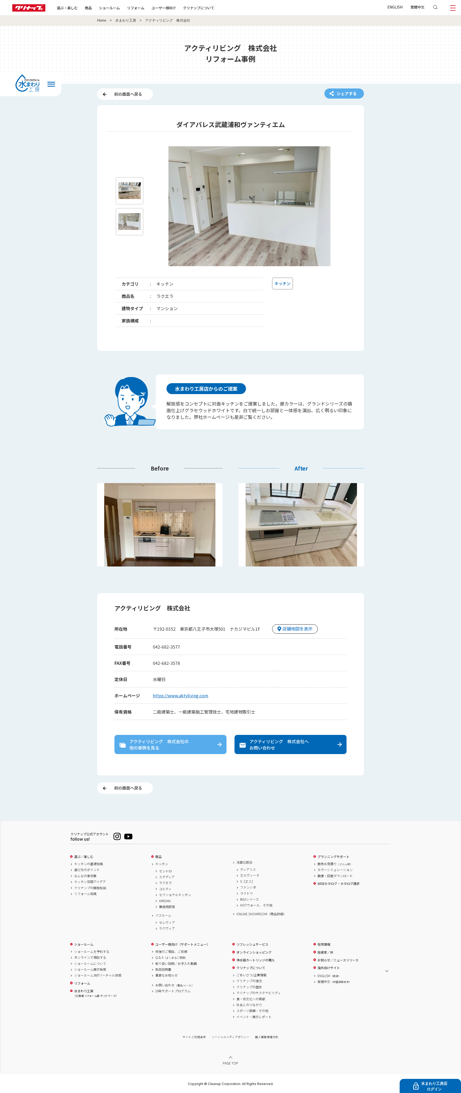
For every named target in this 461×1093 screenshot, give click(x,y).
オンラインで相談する (90, 957)
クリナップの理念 (249, 981)
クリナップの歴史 (249, 987)
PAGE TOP (230, 1063)
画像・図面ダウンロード (335, 876)
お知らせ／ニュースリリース (338, 960)
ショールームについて (90, 963)
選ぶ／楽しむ (83, 857)
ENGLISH (395, 7)
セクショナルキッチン (175, 895)
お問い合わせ (174, 985)
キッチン (161, 864)
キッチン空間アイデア (90, 882)
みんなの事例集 (85, 876)
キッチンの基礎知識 (88, 864)
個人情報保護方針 (267, 1037)
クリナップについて (198, 7)
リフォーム (135, 7)
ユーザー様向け (164, 7)
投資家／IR (325, 952)
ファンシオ (248, 887)
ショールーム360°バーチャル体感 (97, 975)
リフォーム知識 (85, 894)
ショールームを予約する (91, 951)
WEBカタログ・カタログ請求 (338, 883)
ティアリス (248, 869)
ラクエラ (165, 883)
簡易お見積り (335, 864)
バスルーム (163, 915)
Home (101, 20)
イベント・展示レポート (254, 1017)
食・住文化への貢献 (250, 999)
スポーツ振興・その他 (252, 1011)
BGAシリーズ (249, 899)
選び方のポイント (87, 870)
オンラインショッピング (254, 952)
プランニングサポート (333, 857)
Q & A (171, 957)
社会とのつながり (249, 1005)
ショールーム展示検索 (90, 969)
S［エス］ (247, 881)
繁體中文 (417, 7)
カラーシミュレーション (335, 870)
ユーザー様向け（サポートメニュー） (182, 944)
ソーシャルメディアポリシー (230, 1037)
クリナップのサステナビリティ (258, 993)
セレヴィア (167, 922)
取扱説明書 (163, 969)
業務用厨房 (167, 907)
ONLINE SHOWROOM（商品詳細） (261, 914)
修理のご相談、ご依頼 (171, 951)
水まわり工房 (125, 20)
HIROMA (165, 901)
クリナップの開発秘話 (90, 888)
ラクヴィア (167, 928)
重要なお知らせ (166, 975)
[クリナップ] (28, 10)
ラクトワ (246, 893)
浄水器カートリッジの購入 (255, 960)
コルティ (165, 889)
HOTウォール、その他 (256, 905)
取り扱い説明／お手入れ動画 (176, 963)
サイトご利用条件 (194, 1037)
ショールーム (109, 7)
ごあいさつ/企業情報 (251, 975)
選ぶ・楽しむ (67, 7)
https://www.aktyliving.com (180, 695)
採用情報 (323, 944)
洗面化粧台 (244, 862)
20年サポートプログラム (172, 991)
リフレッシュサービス (252, 944)
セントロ (165, 871)
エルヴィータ (249, 875)
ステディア (167, 877)
